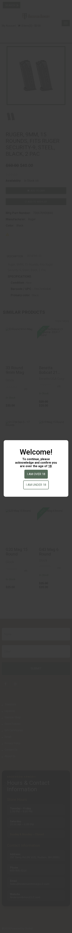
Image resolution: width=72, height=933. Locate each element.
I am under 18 (36, 485)
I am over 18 (36, 474)
